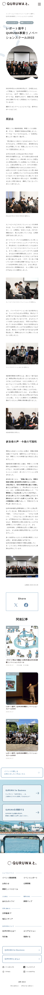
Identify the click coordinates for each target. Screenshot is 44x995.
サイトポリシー (15, 986)
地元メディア (7, 919)
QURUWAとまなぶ (12, 959)
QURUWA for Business (15, 950)
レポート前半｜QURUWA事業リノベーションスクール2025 (22, 754)
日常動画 (5, 913)
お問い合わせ (22, 982)
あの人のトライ (8, 901)
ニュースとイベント (8, 873)
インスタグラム (30, 971)
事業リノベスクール (12, 627)
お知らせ (5, 883)
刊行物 (5, 937)
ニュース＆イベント (18, 13)
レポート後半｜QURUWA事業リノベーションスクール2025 (22, 708)
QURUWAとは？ (9, 931)
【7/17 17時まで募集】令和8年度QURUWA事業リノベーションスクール (22, 661)
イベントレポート (31, 878)
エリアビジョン (30, 931)
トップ (8, 13)
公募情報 (27, 883)
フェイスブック (30, 967)
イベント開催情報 (9, 878)
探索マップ (28, 901)
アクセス (7, 971)
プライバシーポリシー (27, 986)
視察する (27, 937)
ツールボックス (9, 967)
